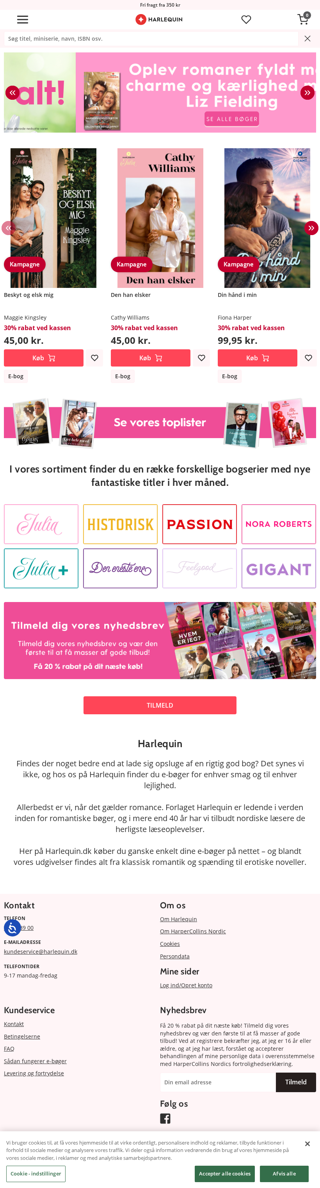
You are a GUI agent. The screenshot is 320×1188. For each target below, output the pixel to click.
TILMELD (160, 705)
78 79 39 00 (19, 927)
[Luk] (307, 1143)
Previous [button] (12, 93)
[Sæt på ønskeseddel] (94, 358)
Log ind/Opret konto (186, 985)
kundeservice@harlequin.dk (40, 951)
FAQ (9, 1048)
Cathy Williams (130, 317)
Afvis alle (284, 1173)
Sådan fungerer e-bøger (35, 1061)
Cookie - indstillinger (36, 1173)
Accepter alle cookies (225, 1173)
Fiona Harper (235, 317)
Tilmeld (296, 1082)
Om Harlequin (178, 919)
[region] (160, 1159)
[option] (160, 92)
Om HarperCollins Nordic (193, 931)
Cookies (170, 943)
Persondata (175, 956)
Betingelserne (22, 1036)
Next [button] (307, 93)
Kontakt (14, 1024)
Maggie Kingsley (25, 317)
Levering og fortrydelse (34, 1073)
